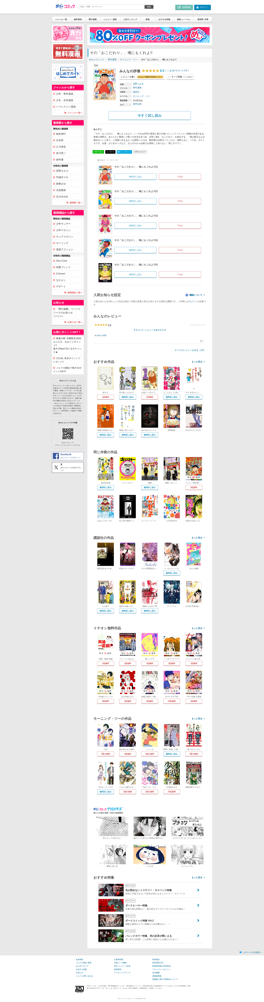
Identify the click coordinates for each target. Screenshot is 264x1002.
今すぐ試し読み (150, 115)
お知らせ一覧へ (75, 322)
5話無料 (193, 487)
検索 (149, 7)
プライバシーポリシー (161, 969)
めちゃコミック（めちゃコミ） (126, 998)
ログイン (193, 301)
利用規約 (156, 959)
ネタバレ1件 (181, 70)
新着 (148, 19)
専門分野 (137, 104)
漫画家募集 (156, 976)
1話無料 (105, 397)
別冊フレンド (63, 267)
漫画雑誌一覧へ (75, 292)
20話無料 (172, 701)
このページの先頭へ (252, 952)
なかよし (61, 280)
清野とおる (138, 84)
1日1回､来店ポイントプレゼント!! (66, 360)
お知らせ (79, 973)
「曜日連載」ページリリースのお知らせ (67, 312)
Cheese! (60, 273)
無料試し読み (128, 397)
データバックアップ (122, 973)
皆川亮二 (61, 153)
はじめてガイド (82, 966)
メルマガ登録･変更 (83, 963)
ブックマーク (124, 152)
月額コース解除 (120, 963)
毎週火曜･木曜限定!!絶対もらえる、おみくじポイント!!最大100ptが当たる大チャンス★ (67, 345)
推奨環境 (117, 969)
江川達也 (61, 146)
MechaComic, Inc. (141, 998)
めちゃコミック (96, 59)
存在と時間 (101, 335)
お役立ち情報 (81, 969)
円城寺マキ (62, 177)
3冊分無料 (193, 754)
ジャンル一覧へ (75, 112)
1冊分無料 (149, 754)
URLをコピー (140, 152)
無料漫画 (78, 19)
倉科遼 (59, 159)
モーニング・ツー (128, 59)
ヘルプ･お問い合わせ (84, 976)
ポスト (112, 152)
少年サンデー (63, 223)
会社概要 (156, 973)
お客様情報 (118, 959)
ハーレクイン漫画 (66, 106)
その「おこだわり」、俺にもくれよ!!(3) (136, 215)
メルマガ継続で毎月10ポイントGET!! (67, 370)
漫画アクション (64, 249)
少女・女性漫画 (64, 100)
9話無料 (127, 754)
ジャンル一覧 (61, 19)
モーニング (62, 243)
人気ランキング (130, 19)
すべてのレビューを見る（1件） (190, 350)
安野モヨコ (62, 171)
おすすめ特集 (164, 19)
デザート (61, 286)
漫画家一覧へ (76, 202)
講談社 (136, 92)
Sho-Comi (61, 260)
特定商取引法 (157, 963)
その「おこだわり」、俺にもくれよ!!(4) (136, 240)
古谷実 (59, 140)
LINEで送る (98, 152)
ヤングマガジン (64, 236)
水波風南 (61, 190)
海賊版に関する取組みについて (165, 979)
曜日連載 (93, 19)
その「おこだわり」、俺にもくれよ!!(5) (136, 264)
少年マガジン (63, 230)
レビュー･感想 (110, 19)
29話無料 (172, 792)
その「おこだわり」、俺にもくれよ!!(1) (136, 166)
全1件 (172, 70)
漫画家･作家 (202, 19)
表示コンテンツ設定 (122, 966)
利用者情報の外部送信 (161, 966)
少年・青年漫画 (64, 94)
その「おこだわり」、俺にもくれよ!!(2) (136, 191)
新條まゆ (61, 183)
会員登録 (79, 959)
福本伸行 (61, 134)
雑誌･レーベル (183, 19)
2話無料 (127, 663)
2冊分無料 (105, 754)
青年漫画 (112, 59)
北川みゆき (62, 196)
